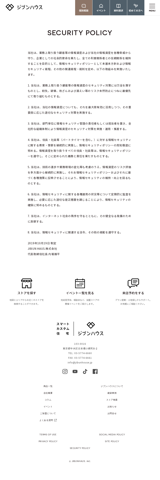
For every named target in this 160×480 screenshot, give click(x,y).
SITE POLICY (112, 441)
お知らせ (112, 406)
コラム (48, 399)
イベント (48, 406)
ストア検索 (112, 399)
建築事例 (112, 393)
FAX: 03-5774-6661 (80, 357)
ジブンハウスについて (112, 386)
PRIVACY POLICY (48, 441)
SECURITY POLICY (80, 448)
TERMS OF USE (47, 434)
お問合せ (112, 413)
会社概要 (48, 393)
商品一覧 (48, 386)
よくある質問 (46, 420)
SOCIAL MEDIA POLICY (112, 434)
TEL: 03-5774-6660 (80, 353)
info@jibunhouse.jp (80, 362)
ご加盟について (48, 413)
